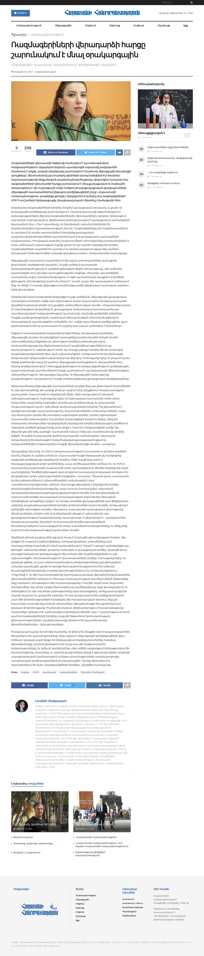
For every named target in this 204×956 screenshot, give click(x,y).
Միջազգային (63, 25)
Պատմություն (129, 911)
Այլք (185, 25)
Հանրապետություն (29, 25)
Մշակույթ (164, 25)
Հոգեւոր (138, 25)
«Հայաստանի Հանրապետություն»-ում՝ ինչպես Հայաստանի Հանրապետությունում (102, 845)
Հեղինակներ (129, 916)
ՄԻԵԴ (36, 672)
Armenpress (128, 899)
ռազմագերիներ (68, 672)
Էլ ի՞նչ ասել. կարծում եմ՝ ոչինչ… (36, 824)
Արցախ (25, 672)
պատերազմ (49, 672)
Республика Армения (132, 907)
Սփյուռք (114, 25)
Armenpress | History (132, 903)
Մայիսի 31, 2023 (23, 829)
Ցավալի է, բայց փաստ (26, 852)
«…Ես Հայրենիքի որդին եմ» (162, 172)
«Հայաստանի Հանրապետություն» (96, 837)
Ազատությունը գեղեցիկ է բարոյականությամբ (91, 854)
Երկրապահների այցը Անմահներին (167, 147)
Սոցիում (90, 25)
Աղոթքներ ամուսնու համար (163, 183)
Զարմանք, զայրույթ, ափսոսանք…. (33, 843)
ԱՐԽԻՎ (22, 13)
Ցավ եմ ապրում (23, 837)
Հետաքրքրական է (151, 133)
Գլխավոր (19, 34)
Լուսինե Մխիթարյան (51, 701)
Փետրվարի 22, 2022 (22, 72)
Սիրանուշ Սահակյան (93, 672)
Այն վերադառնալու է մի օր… (95, 824)
